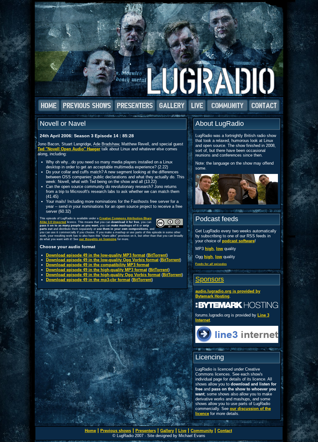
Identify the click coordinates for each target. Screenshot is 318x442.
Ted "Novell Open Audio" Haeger (69, 149)
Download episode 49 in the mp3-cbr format (88, 279)
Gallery (172, 105)
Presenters (135, 105)
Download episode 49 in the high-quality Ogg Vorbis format (103, 274)
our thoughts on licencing (97, 239)
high (209, 248)
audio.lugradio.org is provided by (227, 291)
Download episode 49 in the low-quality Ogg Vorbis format (102, 259)
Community (227, 105)
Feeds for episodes (211, 264)
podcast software (238, 241)
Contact (264, 105)
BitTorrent (157, 255)
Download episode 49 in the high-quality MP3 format (96, 269)
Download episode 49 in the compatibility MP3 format (97, 264)
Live (197, 105)
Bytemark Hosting (212, 296)
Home (49, 105)
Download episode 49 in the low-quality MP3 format (95, 255)
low (219, 248)
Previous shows (87, 105)
